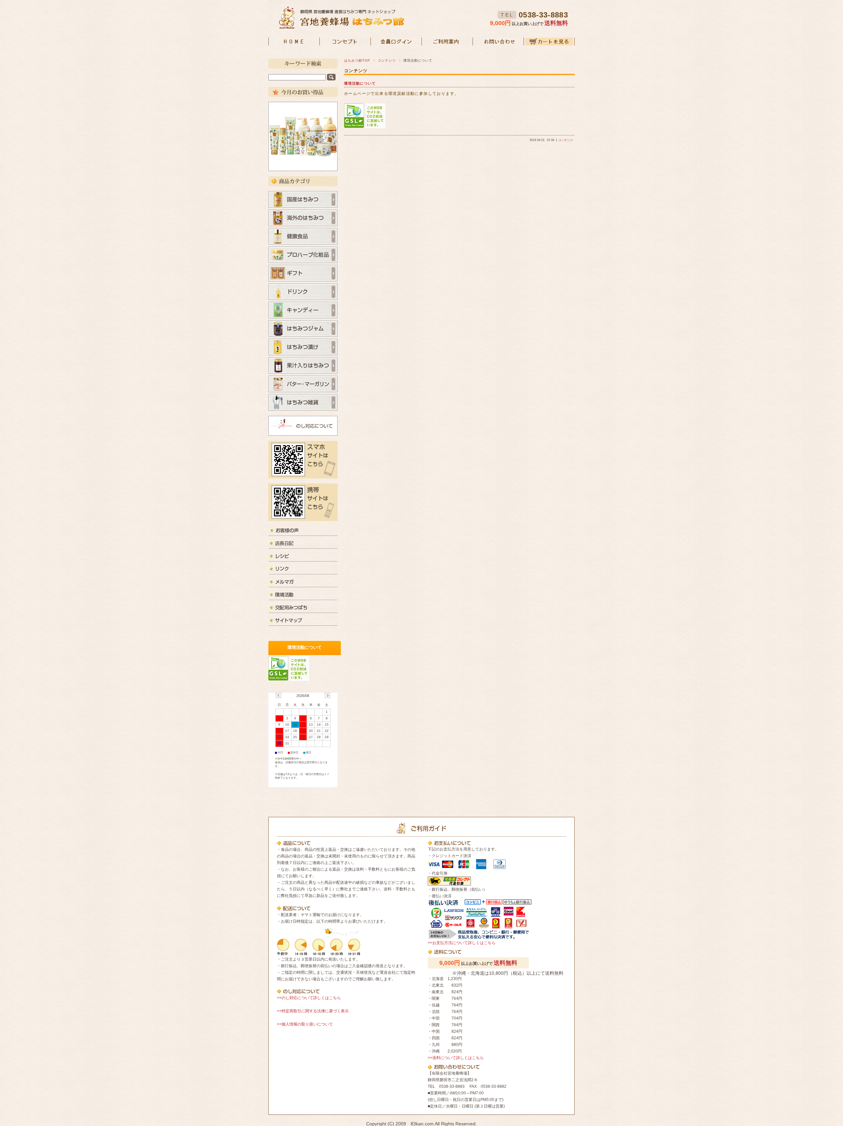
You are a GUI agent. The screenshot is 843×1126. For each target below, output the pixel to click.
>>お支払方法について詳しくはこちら (462, 942)
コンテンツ (387, 60)
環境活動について (360, 83)
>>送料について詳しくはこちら (456, 1057)
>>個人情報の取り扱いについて (305, 1024)
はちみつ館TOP (357, 60)
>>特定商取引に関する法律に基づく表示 (313, 1011)
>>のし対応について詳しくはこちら (309, 998)
